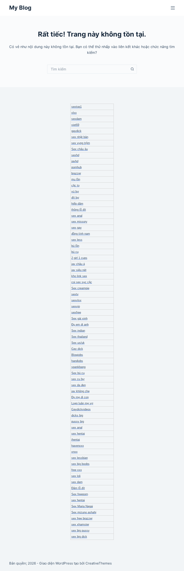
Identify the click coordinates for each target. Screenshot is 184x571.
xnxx (74, 451)
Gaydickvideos (81, 409)
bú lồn (75, 245)
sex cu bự (78, 379)
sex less (76, 239)
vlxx (74, 112)
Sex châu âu (79, 149)
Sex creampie (80, 288)
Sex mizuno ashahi (83, 512)
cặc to (75, 185)
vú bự (75, 191)
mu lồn (75, 179)
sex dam (77, 482)
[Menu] (173, 8)
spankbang (78, 367)
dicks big (77, 415)
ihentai (75, 439)
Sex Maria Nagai (82, 506)
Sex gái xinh (79, 318)
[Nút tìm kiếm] (132, 69)
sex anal (76, 215)
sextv (75, 294)
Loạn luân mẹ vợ (82, 403)
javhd (74, 161)
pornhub (76, 167)
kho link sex (79, 276)
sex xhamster (80, 524)
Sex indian (78, 330)
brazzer (76, 173)
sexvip (75, 306)
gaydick (76, 131)
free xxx (76, 470)
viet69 (75, 125)
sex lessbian (79, 457)
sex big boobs (80, 464)
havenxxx (77, 445)
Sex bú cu (78, 373)
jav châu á (78, 264)
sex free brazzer (81, 518)
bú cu (75, 252)
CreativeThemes (98, 563)
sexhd (75, 155)
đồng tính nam (80, 233)
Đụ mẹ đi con (80, 397)
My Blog (20, 7)
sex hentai (78, 433)
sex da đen (78, 385)
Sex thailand (79, 336)
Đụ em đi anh (80, 324)
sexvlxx (76, 300)
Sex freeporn (79, 494)
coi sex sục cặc (81, 282)
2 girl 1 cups (79, 258)
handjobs (77, 361)
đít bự (75, 197)
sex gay (76, 227)
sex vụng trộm (80, 143)
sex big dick (79, 536)
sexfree (76, 312)
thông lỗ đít (78, 209)
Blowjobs (77, 355)
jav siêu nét (78, 270)
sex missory (79, 221)
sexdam (76, 118)
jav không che (80, 391)
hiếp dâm (77, 203)
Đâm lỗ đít (78, 488)
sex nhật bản (79, 137)
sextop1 (76, 106)
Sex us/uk (78, 342)
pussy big (77, 421)
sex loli (76, 476)
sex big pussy (80, 530)
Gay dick (77, 348)
